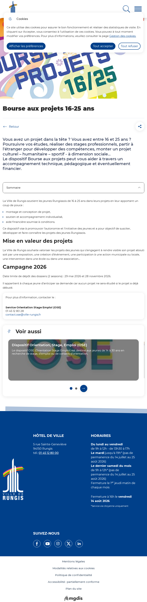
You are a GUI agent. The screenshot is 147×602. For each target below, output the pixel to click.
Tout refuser (129, 46)
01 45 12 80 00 (49, 453)
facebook (37, 543)
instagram (58, 543)
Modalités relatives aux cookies (74, 568)
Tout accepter (103, 46)
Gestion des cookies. (122, 36)
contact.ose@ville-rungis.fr (23, 314)
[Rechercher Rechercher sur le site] (126, 8)
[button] (138, 9)
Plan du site (74, 588)
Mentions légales (73, 561)
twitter (68, 543)
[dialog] (73, 33)
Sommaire (13, 187)
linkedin (79, 543)
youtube (47, 543)
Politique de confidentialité (73, 575)
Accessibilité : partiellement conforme (73, 582)
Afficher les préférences (26, 46)
